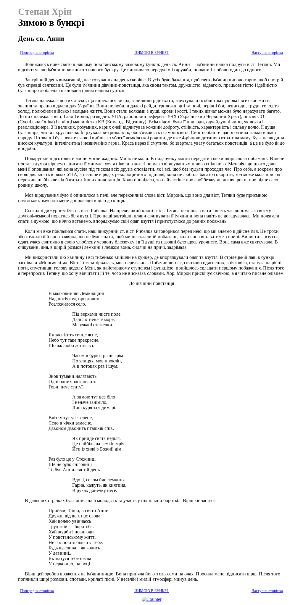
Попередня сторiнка (37, 53)
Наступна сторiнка (267, 53)
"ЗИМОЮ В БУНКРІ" (151, 53)
